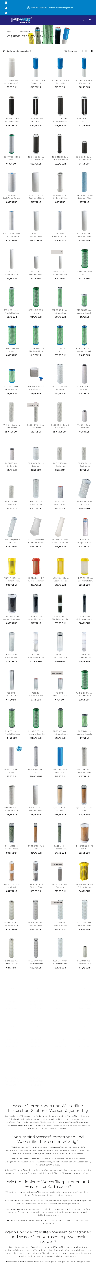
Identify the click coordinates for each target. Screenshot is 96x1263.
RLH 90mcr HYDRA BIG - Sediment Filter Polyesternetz (11, 1039)
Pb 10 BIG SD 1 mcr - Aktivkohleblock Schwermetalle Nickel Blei (84, 694)
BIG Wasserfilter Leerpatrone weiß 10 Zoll (11, 82)
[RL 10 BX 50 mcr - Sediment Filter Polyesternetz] (11, 909)
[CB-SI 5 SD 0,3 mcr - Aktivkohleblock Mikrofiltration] (84, 144)
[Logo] (21, 20)
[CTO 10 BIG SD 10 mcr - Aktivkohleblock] (84, 259)
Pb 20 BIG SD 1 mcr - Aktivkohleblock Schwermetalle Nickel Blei (36, 732)
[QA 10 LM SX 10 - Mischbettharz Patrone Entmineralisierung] (11, 833)
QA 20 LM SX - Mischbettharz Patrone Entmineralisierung (60, 847)
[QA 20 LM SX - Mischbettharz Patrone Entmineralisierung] (60, 833)
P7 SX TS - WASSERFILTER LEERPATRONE (60, 694)
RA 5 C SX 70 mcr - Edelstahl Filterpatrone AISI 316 (60, 886)
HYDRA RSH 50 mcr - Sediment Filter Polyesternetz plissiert (84, 579)
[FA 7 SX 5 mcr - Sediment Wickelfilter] (11, 488)
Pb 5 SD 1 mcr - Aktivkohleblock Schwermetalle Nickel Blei (84, 732)
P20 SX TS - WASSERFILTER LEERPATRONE (11, 694)
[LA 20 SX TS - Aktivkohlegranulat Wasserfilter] (84, 603)
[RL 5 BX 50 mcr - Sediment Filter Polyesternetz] (84, 948)
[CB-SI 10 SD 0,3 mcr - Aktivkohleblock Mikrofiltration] (36, 144)
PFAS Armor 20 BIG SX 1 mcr (36, 770)
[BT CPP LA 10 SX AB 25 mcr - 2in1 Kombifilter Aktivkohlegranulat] (60, 67)
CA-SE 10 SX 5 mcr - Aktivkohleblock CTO (60, 120)
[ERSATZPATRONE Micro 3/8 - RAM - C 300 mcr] (36, 373)
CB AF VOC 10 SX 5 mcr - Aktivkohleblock (12, 158)
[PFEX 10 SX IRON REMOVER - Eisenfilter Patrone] (60, 756)
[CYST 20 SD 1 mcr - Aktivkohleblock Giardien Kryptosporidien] (84, 335)
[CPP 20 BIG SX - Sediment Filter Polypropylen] (84, 220)
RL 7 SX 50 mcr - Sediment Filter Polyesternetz (12, 1000)
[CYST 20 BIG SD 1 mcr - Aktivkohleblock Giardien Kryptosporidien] (60, 335)
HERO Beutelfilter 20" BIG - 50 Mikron (60, 541)
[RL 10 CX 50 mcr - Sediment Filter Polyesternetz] (36, 909)
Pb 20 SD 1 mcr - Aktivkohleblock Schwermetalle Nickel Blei (60, 732)
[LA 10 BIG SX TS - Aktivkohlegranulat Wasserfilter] (11, 603)
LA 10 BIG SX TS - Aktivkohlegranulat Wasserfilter (11, 618)
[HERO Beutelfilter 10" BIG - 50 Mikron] (36, 527)
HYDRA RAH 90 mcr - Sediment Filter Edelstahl (11, 579)
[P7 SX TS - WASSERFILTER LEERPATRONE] (60, 680)
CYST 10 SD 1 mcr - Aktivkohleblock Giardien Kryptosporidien (36, 350)
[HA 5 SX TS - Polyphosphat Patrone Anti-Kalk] (60, 488)
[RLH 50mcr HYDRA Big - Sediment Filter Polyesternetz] (84, 986)
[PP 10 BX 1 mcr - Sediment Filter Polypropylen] (84, 756)
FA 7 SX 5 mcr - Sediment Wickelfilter (11, 503)
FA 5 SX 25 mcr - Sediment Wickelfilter (60, 464)
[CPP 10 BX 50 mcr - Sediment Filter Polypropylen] (60, 182)
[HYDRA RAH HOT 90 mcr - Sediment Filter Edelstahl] (36, 565)
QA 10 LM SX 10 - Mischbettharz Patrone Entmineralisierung (11, 847)
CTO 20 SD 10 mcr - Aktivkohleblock (60, 311)
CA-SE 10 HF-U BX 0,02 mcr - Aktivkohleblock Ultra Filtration (36, 120)
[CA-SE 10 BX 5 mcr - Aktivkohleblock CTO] (11, 105)
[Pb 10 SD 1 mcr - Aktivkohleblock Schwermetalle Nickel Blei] (11, 718)
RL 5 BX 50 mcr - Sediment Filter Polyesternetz (84, 962)
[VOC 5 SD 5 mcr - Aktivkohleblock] (36, 1063)
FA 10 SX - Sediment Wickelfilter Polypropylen (11, 426)
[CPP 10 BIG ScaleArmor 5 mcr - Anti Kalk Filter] (11, 182)
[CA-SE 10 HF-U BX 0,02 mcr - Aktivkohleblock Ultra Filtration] (36, 105)
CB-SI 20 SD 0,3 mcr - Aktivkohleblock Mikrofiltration (60, 158)
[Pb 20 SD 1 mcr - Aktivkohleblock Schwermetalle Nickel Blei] (60, 718)
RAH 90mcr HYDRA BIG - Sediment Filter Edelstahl (84, 886)
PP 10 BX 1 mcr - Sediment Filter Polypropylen (84, 771)
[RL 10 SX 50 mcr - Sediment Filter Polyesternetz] (60, 909)
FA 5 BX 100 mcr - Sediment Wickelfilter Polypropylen (84, 426)
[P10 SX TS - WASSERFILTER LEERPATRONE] (60, 641)
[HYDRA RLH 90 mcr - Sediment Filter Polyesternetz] (60, 565)
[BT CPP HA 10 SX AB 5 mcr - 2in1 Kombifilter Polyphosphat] (36, 67)
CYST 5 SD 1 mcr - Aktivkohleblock (11, 388)
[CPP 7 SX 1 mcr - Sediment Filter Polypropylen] (60, 259)
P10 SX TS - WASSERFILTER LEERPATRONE (60, 656)
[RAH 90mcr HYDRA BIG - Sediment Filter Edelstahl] (84, 871)
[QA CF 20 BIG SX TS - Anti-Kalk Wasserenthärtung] (11, 871)
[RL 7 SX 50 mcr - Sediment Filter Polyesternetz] (11, 986)
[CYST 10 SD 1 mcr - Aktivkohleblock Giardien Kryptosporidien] (36, 335)
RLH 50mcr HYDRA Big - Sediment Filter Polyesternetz (84, 1000)
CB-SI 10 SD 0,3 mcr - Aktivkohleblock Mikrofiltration (36, 158)
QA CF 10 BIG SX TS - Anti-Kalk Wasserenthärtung (84, 847)
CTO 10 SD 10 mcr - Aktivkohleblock (12, 311)
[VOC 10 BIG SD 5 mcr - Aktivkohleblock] (60, 1024)
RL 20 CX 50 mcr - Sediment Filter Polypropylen (36, 962)
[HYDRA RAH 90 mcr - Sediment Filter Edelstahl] (11, 565)
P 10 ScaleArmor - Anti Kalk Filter (11, 656)
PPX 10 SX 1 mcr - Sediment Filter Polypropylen (35, 809)
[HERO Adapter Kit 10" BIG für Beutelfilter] (84, 488)
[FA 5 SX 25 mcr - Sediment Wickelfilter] (60, 450)
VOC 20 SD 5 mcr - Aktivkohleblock (12, 1077)
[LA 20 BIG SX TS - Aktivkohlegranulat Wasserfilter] (60, 603)
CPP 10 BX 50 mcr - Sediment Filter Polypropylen (60, 196)
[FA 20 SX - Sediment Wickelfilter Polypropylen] (60, 412)
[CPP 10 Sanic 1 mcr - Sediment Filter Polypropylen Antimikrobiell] (84, 182)
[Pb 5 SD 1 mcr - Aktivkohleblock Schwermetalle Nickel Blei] (84, 718)
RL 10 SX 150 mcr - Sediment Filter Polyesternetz (84, 924)
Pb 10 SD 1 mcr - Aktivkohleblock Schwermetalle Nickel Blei (12, 732)
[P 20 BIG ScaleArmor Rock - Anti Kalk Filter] (36, 641)
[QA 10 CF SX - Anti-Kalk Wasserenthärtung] (84, 795)
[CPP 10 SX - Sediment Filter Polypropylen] (36, 220)
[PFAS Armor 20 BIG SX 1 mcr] (36, 756)
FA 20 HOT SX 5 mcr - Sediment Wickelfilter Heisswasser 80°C (35, 426)
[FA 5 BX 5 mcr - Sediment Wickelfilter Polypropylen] (11, 450)
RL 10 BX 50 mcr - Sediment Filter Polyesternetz (11, 924)
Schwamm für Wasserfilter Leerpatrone (36, 1039)
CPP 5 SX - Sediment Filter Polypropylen (36, 273)
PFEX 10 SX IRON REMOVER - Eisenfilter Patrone (60, 771)
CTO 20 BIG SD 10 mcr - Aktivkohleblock (35, 311)
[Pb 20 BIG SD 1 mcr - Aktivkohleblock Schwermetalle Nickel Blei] (36, 718)
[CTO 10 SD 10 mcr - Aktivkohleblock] (11, 297)
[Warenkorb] (90, 20)
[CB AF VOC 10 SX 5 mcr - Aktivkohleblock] (11, 144)
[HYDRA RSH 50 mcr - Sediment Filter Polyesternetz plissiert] (84, 565)
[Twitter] (5, 7)
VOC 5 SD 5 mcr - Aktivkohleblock (35, 1077)
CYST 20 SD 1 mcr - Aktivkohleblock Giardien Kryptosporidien (84, 350)
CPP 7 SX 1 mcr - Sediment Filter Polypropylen (60, 273)
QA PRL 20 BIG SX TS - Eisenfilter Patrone (36, 886)
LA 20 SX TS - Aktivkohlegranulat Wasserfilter (84, 618)
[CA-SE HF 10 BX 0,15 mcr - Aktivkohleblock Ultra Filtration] (84, 105)
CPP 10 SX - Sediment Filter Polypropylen (36, 235)
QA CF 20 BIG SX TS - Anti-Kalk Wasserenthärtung (11, 886)
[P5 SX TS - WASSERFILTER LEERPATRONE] (36, 680)
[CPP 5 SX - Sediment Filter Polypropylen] (36, 259)
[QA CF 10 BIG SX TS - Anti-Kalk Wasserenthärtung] (84, 833)
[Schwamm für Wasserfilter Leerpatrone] (36, 1024)
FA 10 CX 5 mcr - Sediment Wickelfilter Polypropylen (84, 388)
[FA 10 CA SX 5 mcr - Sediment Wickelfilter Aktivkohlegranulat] (60, 373)
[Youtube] (5, 12)
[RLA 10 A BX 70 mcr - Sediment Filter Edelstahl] (36, 986)
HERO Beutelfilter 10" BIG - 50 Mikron (36, 541)
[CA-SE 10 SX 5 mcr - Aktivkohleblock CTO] (60, 105)
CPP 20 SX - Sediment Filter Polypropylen (11, 273)
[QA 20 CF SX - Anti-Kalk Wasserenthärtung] (36, 833)
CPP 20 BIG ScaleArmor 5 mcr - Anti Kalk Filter (60, 235)
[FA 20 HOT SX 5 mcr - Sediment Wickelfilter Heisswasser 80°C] (36, 412)
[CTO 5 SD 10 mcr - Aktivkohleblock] (84, 297)
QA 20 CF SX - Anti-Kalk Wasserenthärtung (36, 847)
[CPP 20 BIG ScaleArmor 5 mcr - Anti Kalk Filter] (60, 220)
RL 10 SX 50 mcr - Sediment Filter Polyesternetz (60, 924)
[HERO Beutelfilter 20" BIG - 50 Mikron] (60, 527)
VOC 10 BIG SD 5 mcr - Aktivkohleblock (60, 1039)
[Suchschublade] (78, 20)
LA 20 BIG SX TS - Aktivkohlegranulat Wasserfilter (60, 618)
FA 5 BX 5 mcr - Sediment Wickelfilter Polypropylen (11, 464)
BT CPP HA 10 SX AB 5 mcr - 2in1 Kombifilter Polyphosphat (36, 82)
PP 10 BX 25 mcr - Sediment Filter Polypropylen (11, 809)
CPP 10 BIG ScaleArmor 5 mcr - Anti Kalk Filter (11, 196)
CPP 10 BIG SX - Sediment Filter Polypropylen (36, 196)
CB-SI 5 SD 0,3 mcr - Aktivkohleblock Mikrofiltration (84, 158)
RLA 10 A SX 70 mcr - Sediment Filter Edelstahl (60, 1000)
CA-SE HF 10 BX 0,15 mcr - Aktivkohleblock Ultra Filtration (84, 120)
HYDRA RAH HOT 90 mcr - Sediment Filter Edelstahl (36, 579)
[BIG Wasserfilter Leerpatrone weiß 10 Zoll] (11, 67)
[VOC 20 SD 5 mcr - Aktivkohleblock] (11, 1063)
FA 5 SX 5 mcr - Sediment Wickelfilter (84, 464)
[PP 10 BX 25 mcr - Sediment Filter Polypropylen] (11, 795)
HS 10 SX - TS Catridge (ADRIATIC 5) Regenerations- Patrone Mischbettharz (84, 541)
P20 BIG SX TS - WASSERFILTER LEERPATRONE (84, 656)
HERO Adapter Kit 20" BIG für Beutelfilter (12, 541)
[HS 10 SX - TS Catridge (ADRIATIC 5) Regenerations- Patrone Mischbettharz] (84, 527)
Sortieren (19, 51)
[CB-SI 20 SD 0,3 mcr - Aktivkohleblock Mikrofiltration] (60, 144)
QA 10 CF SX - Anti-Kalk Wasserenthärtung (84, 809)
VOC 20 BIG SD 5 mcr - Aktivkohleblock (84, 1039)
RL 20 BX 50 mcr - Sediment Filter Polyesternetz (11, 962)
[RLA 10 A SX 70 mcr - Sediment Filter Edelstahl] (60, 986)
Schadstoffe (14, 1119)
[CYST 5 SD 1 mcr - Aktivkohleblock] (11, 373)
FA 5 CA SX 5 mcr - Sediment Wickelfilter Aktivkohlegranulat (36, 464)
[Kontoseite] (84, 20)
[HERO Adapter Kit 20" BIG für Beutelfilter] (11, 527)
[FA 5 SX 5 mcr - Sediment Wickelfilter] (84, 450)
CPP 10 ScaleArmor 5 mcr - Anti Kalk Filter (11, 235)
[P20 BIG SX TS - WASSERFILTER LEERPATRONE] (84, 641)
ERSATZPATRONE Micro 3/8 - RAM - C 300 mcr (36, 388)
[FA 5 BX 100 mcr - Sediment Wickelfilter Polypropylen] (84, 412)
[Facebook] (5, 2)
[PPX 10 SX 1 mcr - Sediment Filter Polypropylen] (36, 795)
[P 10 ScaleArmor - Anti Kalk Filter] (11, 641)
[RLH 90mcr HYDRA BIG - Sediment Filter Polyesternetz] (11, 1024)
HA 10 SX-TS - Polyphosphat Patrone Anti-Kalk (36, 503)
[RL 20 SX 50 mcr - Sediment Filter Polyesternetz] (60, 948)
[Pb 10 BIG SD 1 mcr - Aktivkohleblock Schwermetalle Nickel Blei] (84, 680)
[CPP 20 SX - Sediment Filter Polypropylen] (11, 259)
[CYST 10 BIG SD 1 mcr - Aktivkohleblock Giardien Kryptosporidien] (11, 335)
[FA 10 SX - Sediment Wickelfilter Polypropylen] (11, 412)
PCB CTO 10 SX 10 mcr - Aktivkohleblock (11, 771)
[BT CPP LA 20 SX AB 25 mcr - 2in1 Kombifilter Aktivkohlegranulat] (84, 67)
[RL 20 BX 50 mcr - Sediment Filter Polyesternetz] (11, 948)
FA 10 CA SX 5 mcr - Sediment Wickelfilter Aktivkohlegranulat (60, 388)
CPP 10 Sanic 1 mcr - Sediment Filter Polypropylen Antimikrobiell (84, 196)
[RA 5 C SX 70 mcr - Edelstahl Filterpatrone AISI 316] (60, 871)
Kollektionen (10, 31)
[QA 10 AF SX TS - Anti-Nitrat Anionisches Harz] (60, 795)
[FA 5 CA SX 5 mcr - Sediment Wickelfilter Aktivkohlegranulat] (36, 450)
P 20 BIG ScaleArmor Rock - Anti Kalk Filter (36, 656)
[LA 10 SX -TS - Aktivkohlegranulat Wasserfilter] (36, 603)
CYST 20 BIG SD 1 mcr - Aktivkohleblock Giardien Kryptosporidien (60, 350)
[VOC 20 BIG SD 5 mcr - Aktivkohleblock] (84, 1024)
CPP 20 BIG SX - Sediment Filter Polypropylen (84, 235)
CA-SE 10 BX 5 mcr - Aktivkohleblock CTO (11, 120)
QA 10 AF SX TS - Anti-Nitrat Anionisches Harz (60, 809)
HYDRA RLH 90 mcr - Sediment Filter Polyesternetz (60, 579)
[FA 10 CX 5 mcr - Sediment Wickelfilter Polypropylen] (84, 373)
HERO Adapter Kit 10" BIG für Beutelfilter (84, 503)
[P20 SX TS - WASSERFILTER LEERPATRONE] (11, 680)
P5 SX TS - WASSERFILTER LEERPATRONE (36, 694)
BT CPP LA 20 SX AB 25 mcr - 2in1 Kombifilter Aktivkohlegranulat (84, 82)
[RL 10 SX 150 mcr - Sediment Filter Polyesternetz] (84, 909)
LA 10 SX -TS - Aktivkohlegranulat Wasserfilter (36, 618)
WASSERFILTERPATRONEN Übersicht (33, 31)
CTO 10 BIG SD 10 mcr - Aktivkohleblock (84, 273)
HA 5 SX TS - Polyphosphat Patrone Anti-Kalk (60, 503)
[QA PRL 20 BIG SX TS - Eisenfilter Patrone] (36, 871)
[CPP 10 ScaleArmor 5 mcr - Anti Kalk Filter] (11, 220)
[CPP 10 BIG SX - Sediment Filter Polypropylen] (36, 182)
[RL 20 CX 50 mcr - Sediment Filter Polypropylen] (36, 948)
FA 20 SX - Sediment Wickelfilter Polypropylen (60, 426)
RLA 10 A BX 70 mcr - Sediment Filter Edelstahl (35, 1000)
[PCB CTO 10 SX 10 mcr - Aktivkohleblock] (11, 756)
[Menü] (6, 20)
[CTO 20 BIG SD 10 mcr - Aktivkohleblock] (36, 297)
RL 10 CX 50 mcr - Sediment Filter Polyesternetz (36, 924)
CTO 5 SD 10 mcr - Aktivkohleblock (84, 311)
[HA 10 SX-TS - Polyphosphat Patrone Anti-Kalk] (36, 488)
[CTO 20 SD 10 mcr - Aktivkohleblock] (60, 297)
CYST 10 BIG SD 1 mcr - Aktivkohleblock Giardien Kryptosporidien (12, 350)
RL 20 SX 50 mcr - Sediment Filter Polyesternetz (60, 962)
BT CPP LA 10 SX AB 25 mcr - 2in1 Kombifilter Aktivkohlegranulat (60, 82)
